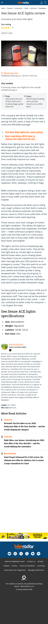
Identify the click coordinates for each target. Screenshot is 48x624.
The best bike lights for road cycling (24, 132)
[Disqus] (24, 501)
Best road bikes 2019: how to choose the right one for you (20, 137)
